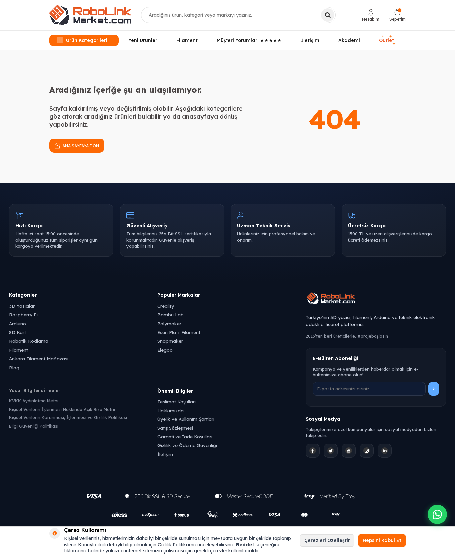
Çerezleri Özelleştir (327, 540)
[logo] (90, 15)
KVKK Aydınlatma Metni (33, 400)
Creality (165, 306)
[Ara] (327, 15)
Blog (14, 367)
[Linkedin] (385, 451)
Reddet (245, 545)
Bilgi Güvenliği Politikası (33, 426)
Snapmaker (170, 341)
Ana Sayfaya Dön (80, 145)
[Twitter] (331, 451)
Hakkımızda (170, 410)
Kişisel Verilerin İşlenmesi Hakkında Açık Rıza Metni (62, 409)
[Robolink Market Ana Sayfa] (376, 299)
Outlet (387, 40)
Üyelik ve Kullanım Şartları (185, 419)
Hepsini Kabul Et (382, 540)
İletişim (310, 40)
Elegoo (165, 350)
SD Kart (17, 332)
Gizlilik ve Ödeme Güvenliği (187, 445)
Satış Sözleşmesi (175, 428)
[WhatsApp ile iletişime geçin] (437, 514)
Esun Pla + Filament (178, 332)
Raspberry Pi (23, 314)
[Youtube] (349, 451)
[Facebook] (313, 451)
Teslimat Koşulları (176, 401)
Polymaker (169, 323)
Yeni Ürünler (142, 40)
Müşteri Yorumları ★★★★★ (249, 40)
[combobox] (238, 15)
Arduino (17, 323)
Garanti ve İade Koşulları (184, 436)
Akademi (349, 40)
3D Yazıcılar (22, 306)
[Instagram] (367, 451)
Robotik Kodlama (28, 341)
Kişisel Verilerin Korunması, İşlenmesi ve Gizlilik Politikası (68, 417)
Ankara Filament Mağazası (38, 358)
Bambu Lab (170, 314)
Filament (187, 40)
